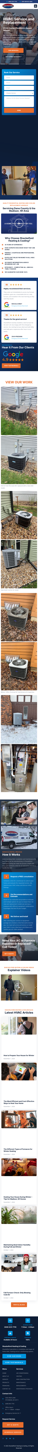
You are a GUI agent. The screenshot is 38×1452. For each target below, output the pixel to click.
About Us (5, 1376)
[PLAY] (19, 987)
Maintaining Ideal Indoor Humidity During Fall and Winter (17, 1246)
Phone (10, 1325)
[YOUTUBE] (10, 1438)
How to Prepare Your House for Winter (19, 1055)
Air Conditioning (22, 1373)
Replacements (21, 1385)
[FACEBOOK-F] (3, 1438)
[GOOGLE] (13, 1438)
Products (5, 1382)
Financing (5, 1385)
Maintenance (21, 1382)
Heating (19, 1376)
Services (5, 1379)
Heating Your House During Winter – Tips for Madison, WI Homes (18, 1198)
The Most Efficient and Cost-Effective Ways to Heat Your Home (19, 1102)
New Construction (23, 1379)
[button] (35, 6)
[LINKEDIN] (6, 1438)
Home (4, 1373)
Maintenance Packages (24, 1389)
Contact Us (6, 1389)
